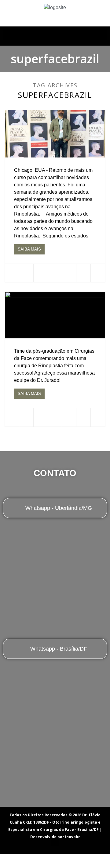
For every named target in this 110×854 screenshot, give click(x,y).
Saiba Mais (29, 249)
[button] (55, 34)
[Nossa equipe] (55, 315)
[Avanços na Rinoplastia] (55, 133)
